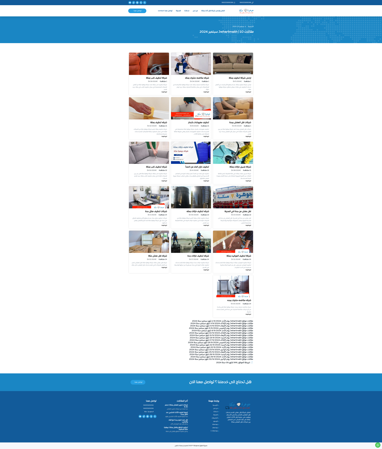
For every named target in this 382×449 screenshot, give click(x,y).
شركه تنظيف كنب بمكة (156, 167)
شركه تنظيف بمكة (158, 122)
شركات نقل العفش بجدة (240, 122)
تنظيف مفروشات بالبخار (198, 122)
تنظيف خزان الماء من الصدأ (197, 167)
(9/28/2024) (236, 170)
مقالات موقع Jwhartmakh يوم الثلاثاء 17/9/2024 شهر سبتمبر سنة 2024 (221, 340)
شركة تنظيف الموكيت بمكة (239, 256)
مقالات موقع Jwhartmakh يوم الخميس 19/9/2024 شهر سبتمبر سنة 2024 (220, 342)
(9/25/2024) (235, 304)
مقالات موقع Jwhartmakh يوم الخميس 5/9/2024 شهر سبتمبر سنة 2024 (221, 328)
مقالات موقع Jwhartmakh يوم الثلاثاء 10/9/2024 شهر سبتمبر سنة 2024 (221, 333)
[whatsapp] (378, 445)
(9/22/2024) (152, 126)
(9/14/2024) (194, 81)
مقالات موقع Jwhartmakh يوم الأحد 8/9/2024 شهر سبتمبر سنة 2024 (222, 330)
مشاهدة (247, 81)
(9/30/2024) (193, 215)
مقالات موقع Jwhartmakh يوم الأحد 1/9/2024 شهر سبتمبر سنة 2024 (222, 321)
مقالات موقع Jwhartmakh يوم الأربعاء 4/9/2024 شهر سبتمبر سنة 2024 (221, 326)
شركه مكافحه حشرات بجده (239, 300)
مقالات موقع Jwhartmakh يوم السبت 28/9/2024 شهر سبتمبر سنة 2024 (221, 354)
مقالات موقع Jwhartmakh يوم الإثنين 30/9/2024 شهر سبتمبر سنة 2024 (221, 359)
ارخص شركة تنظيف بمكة (240, 78)
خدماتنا (186, 11)
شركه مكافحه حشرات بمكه (197, 78)
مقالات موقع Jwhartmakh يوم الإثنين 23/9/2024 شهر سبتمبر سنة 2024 (221, 350)
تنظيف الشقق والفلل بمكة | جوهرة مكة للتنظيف (176, 428)
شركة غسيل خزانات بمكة (240, 167)
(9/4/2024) (194, 170)
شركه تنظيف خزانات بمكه (198, 211)
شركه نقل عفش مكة (157, 256)
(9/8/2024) (194, 126)
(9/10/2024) (151, 170)
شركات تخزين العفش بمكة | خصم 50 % (176, 406)
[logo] (245, 10)
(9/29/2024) (237, 126)
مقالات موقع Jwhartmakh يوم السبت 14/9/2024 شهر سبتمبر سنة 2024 (221, 338)
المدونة (178, 11)
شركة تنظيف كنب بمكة (156, 78)
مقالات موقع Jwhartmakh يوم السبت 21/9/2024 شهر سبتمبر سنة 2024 (221, 345)
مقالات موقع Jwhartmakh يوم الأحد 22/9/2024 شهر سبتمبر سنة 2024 (222, 347)
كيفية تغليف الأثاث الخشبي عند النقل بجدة (177, 413)
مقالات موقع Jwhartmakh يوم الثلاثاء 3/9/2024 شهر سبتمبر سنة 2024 (222, 323)
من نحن (195, 11)
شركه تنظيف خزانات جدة (198, 256)
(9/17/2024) (193, 259)
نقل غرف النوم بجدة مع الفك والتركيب (178, 421)
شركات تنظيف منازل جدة (156, 211)
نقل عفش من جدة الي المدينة (238, 211)
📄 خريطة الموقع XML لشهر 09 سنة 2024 (234, 362)
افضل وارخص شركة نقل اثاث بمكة (213, 11)
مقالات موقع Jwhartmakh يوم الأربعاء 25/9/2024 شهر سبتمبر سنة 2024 (221, 352)
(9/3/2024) (152, 215)
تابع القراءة (248, 92)
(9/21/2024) (151, 259)
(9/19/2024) (152, 81)
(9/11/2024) (235, 259)
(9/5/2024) (237, 81)
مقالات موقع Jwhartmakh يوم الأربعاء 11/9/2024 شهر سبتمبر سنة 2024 (221, 335)
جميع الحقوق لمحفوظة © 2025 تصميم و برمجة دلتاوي (191, 446)
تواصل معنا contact (165, 11)
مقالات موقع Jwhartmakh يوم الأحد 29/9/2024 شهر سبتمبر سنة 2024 (222, 357)
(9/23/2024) (236, 215)
